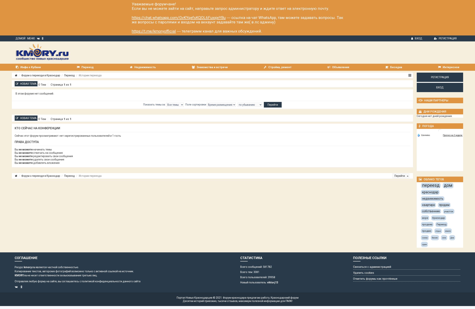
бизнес (435, 238)
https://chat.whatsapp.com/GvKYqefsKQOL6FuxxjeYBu (179, 17)
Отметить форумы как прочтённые (375, 278)
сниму (425, 238)
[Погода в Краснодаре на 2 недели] (453, 135)
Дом (452, 238)
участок (448, 211)
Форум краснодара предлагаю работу (246, 297)
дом (448, 185)
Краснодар (438, 218)
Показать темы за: (154, 104)
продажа (427, 224)
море (425, 218)
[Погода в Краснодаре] (440, 130)
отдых (438, 231)
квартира (428, 205)
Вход (418, 38)
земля (448, 231)
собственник (431, 211)
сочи (444, 238)
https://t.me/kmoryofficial (154, 31)
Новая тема (28, 83)
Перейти (399, 175)
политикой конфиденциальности (101, 281)
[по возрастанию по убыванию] (250, 105)
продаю (426, 231)
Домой (20, 38)
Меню (31, 38)
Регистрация (448, 38)
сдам (424, 244)
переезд (431, 185)
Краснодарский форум (285, 297)
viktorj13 (272, 282)
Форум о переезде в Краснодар (40, 75)
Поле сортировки (196, 104)
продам (444, 205)
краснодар (430, 192)
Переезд (69, 75)
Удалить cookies (363, 272)
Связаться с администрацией (372, 267)
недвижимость (432, 198)
